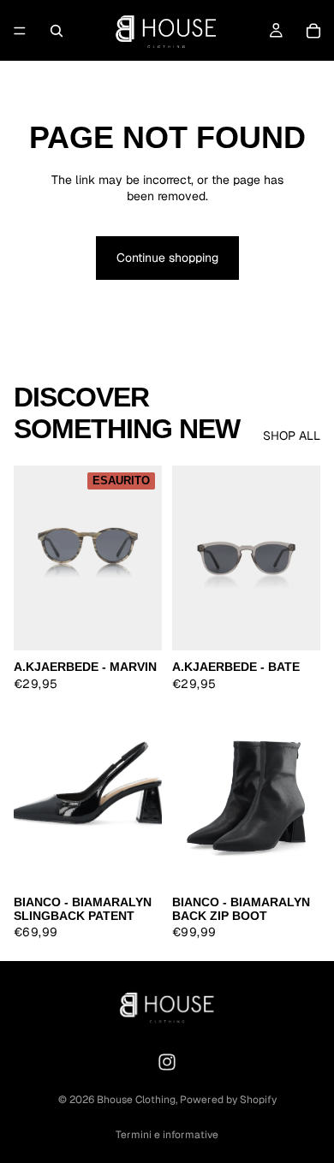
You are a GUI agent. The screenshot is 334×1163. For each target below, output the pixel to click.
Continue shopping (167, 257)
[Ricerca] (56, 31)
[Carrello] (313, 31)
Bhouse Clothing (136, 1100)
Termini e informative (167, 1135)
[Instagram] (167, 1062)
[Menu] (19, 30)
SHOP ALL (291, 435)
